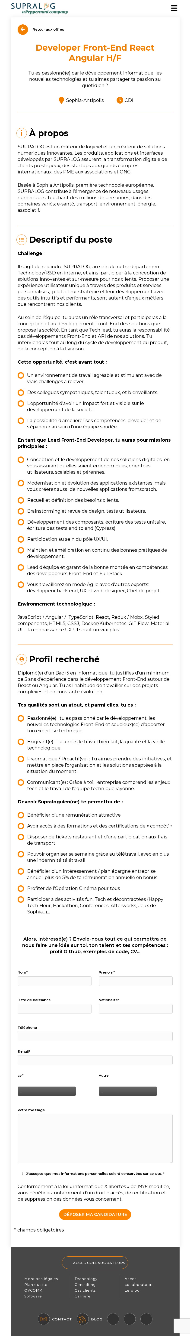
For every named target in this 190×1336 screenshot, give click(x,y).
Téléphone (27, 1027)
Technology (86, 1279)
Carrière (83, 1296)
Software (33, 1296)
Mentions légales (41, 1279)
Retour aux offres (48, 29)
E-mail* (24, 1051)
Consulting (85, 1284)
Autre (104, 1075)
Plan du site (36, 1284)
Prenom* (107, 972)
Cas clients (85, 1290)
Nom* (23, 972)
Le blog (132, 1290)
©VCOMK (33, 1290)
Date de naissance (34, 1000)
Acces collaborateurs (99, 1263)
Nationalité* (109, 1000)
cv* (21, 1075)
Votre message (31, 1110)
